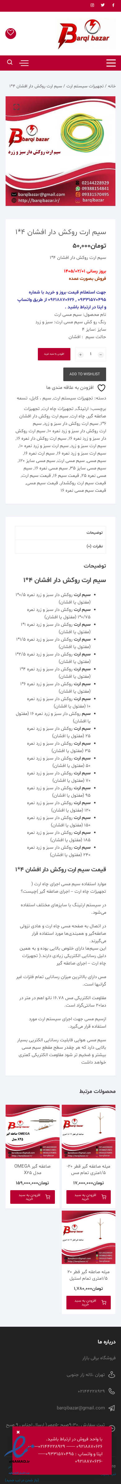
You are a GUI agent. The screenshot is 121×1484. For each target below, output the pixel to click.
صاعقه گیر (48, 891)
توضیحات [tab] (95, 533)
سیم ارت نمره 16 (39, 453)
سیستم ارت (49, 1019)
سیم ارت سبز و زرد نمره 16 (81, 453)
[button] (16, 107)
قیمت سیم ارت (36, 475)
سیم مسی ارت (68, 314)
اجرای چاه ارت (47, 884)
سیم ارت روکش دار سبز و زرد (71, 423)
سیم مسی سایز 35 (88, 468)
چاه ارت (77, 416)
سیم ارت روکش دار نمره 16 (41, 438)
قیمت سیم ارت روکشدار (83, 483)
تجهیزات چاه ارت (58, 409)
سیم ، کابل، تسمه (34, 398)
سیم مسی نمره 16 (51, 468)
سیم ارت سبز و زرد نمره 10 (44, 446)
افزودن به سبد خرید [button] (85, 1197)
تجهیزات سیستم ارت (85, 86)
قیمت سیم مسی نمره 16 (83, 490)
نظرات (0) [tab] (95, 546)
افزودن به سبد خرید (54, 353)
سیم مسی (96, 461)
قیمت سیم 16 (66, 475)
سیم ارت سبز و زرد (88, 446)
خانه (112, 86)
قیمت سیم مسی (42, 483)
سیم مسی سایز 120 (37, 461)
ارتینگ (82, 409)
